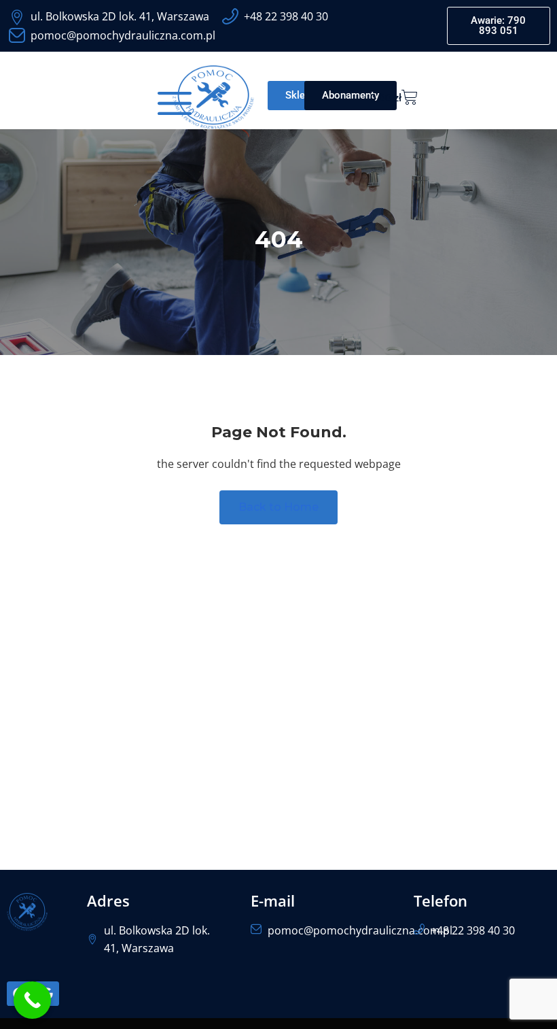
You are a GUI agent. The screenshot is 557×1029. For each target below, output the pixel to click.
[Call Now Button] (32, 1000)
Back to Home (278, 507)
